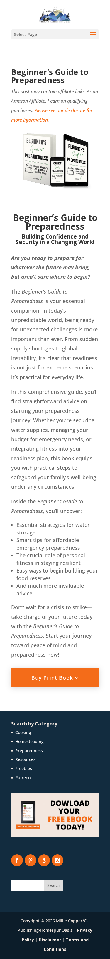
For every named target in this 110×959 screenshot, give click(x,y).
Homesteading (29, 741)
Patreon (23, 777)
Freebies (23, 768)
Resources (25, 759)
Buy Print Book (52, 677)
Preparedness (29, 750)
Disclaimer (50, 940)
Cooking (23, 732)
